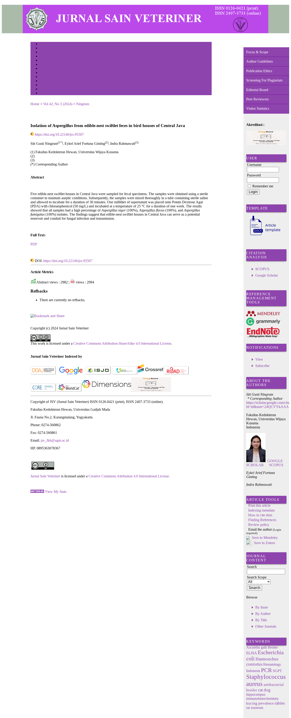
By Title (261, 620)
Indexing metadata (261, 510)
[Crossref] (150, 374)
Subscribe (262, 366)
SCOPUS (262, 269)
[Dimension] (106, 391)
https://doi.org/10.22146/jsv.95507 (59, 134)
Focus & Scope (257, 52)
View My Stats (55, 492)
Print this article (259, 505)
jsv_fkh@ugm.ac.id (55, 440)
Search (43, 60)
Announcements (48, 73)
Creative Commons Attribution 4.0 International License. (129, 476)
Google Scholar (266, 275)
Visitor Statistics (257, 108)
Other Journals (265, 626)
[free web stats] (37, 492)
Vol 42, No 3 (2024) (57, 104)
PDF (33, 244)
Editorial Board (257, 90)
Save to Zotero (264, 543)
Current (43, 65)
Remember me (262, 186)
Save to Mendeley (265, 538)
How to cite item (260, 515)
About (43, 48)
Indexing (44, 89)
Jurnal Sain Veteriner (45, 476)
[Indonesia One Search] (125, 374)
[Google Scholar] (71, 374)
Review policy (258, 525)
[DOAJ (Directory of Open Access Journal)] (43, 374)
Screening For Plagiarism (264, 80)
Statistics (44, 77)
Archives (44, 69)
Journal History (47, 85)
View (259, 359)
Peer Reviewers (257, 99)
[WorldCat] (69, 391)
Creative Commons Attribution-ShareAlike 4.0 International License (122, 343)
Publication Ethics (259, 71)
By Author (263, 614)
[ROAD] (176, 374)
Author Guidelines (259, 61)
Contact (44, 93)
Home (42, 44)
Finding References (262, 520)
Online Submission (49, 81)
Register (44, 56)
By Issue (261, 607)
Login (43, 52)
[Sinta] (151, 391)
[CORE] (43, 391)
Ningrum (82, 104)
